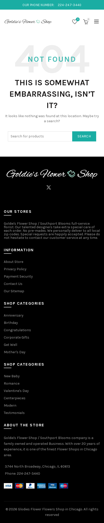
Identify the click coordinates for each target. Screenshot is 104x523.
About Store (13, 262)
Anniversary (13, 315)
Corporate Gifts (16, 337)
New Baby (12, 376)
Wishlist (78, 19)
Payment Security (18, 276)
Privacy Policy (15, 269)
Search (84, 136)
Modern (10, 405)
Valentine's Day (16, 391)
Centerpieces (14, 398)
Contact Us (13, 284)
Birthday (11, 323)
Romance (11, 383)
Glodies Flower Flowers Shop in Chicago (50, 509)
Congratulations (17, 330)
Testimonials (14, 413)
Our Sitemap (14, 291)
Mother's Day (14, 352)
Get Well (10, 345)
